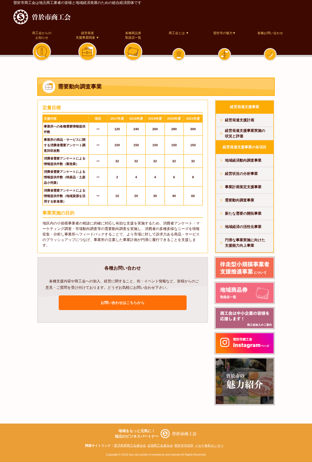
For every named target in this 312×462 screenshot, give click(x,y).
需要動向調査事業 (239, 200)
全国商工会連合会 (160, 445)
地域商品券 (244, 293)
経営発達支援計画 (239, 120)
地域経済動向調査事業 (243, 160)
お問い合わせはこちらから (123, 303)
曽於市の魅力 (224, 33)
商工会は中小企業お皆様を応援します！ (244, 318)
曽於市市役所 (183, 445)
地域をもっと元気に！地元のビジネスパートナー (137, 433)
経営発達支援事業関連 (244, 267)
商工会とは (179, 33)
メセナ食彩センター (209, 445)
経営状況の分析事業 (241, 174)
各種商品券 (133, 35)
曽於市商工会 (42, 17)
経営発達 (87, 35)
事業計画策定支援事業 (243, 187)
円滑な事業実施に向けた (245, 242)
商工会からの (41, 35)
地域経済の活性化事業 (243, 227)
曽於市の (244, 381)
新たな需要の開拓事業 (243, 213)
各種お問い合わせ (270, 33)
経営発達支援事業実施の (245, 133)
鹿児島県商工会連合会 (130, 445)
